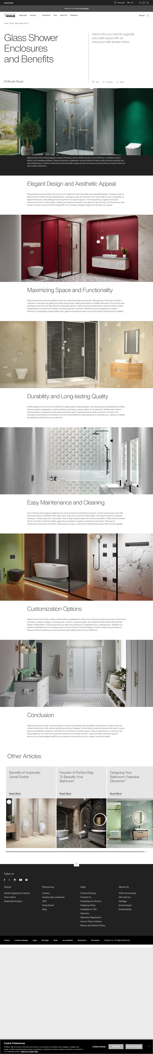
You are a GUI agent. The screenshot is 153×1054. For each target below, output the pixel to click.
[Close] (149, 1046)
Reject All (116, 1046)
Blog (44, 909)
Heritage (123, 901)
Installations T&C (88, 909)
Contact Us (85, 897)
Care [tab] (55, 15)
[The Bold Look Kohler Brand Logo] (10, 15)
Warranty (84, 913)
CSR (44, 901)
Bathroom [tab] (23, 15)
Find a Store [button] (121, 3)
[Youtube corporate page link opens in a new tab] (20, 880)
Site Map (45, 940)
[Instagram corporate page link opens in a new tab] (15, 880)
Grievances (82, 940)
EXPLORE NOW (85, 8)
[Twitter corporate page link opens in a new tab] (9, 880)
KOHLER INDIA (8, 3)
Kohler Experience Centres (17, 893)
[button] (140, 3)
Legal (35, 940)
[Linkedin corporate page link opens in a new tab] (26, 880)
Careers (46, 893)
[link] (147, 2)
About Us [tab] (63, 15)
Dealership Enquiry (13, 901)
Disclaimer (95, 940)
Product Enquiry (88, 893)
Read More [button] (15, 793)
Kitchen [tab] (33, 15)
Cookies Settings (99, 1046)
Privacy (7, 940)
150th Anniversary (127, 893)
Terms (55, 940)
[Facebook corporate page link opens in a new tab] (4, 880)
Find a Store (10, 897)
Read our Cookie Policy (29, 1051)
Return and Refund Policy (92, 925)
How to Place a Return (91, 921)
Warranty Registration (90, 917)
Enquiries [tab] (73, 15)
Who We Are (125, 897)
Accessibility (68, 940)
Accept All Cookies (134, 1046)
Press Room (48, 905)
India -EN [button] (130, 3)
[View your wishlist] (143, 3)
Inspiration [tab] (46, 15)
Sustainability (125, 909)
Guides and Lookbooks (53, 897)
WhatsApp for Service (90, 901)
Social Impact (125, 905)
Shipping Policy (88, 905)
